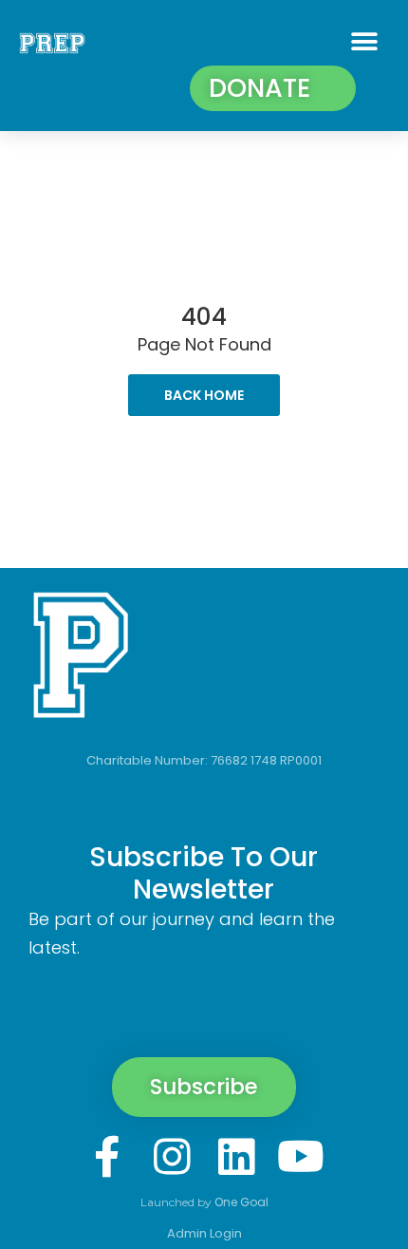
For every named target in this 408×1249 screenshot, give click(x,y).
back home (204, 395)
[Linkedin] (236, 1157)
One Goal (241, 1202)
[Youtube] (301, 1157)
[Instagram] (172, 1157)
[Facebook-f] (107, 1157)
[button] (364, 41)
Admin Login (204, 1233)
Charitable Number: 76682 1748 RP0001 (204, 760)
